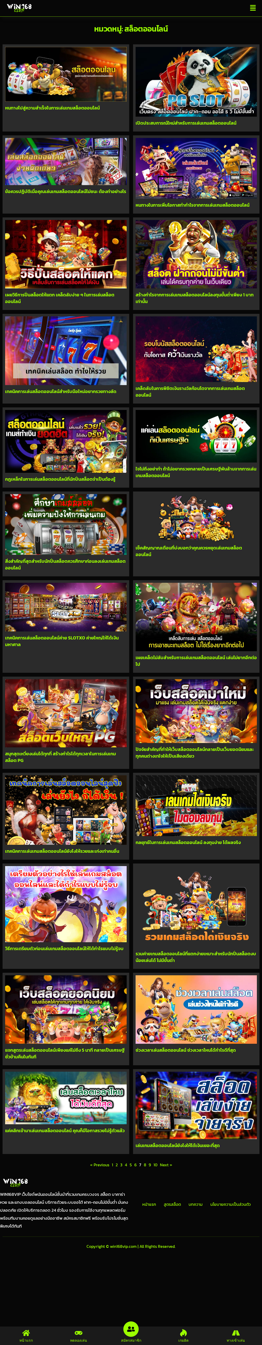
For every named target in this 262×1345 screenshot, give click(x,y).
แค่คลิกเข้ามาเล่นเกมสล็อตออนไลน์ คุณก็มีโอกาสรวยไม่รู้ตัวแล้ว (65, 1130)
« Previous (99, 1165)
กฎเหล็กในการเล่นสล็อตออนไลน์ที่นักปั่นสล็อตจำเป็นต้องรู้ (60, 479)
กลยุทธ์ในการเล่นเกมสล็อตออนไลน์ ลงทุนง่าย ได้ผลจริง (188, 842)
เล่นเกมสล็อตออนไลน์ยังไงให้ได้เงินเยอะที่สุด (178, 1145)
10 (155, 1165)
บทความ (196, 1204)
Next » (166, 1165)
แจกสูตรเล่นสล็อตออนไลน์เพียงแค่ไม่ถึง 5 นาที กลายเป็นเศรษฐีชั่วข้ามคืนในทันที (65, 1053)
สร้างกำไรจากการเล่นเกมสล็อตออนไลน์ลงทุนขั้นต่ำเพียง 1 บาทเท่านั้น (195, 298)
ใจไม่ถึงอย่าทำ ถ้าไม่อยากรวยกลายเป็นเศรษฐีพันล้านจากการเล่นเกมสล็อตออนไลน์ (196, 472)
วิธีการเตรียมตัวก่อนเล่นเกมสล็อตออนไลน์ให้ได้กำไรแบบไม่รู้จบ (64, 948)
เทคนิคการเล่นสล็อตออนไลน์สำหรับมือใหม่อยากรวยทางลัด (60, 391)
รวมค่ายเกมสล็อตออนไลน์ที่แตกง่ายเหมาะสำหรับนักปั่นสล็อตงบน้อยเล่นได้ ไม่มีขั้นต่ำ (196, 957)
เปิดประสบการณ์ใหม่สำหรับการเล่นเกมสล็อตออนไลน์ (186, 122)
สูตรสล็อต (172, 1204)
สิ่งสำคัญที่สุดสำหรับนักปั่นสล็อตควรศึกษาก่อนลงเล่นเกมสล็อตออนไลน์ (65, 564)
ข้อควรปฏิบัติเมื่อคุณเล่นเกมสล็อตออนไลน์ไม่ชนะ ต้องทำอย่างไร (65, 191)
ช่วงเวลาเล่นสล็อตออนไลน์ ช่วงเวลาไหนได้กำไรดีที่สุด (186, 1050)
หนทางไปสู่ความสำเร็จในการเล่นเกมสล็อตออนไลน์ (52, 107)
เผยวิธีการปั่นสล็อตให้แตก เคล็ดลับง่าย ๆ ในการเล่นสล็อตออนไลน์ (59, 298)
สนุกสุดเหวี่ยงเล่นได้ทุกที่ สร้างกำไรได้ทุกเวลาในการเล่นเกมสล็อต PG (60, 757)
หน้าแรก (149, 1204)
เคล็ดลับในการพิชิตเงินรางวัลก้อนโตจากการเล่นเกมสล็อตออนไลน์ (190, 391)
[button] (253, 8)
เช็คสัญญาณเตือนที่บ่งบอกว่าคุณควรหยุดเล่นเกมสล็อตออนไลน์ (189, 551)
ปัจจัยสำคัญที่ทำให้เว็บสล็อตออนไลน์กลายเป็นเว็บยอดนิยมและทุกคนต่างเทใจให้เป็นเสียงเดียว (195, 752)
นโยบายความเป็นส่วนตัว (230, 1204)
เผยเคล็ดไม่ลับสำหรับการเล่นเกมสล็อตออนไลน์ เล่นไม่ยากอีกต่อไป (196, 661)
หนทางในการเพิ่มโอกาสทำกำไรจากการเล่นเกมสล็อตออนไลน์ (192, 205)
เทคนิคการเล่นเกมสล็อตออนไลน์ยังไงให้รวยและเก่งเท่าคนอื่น (62, 851)
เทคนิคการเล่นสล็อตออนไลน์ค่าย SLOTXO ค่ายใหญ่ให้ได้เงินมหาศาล (62, 641)
